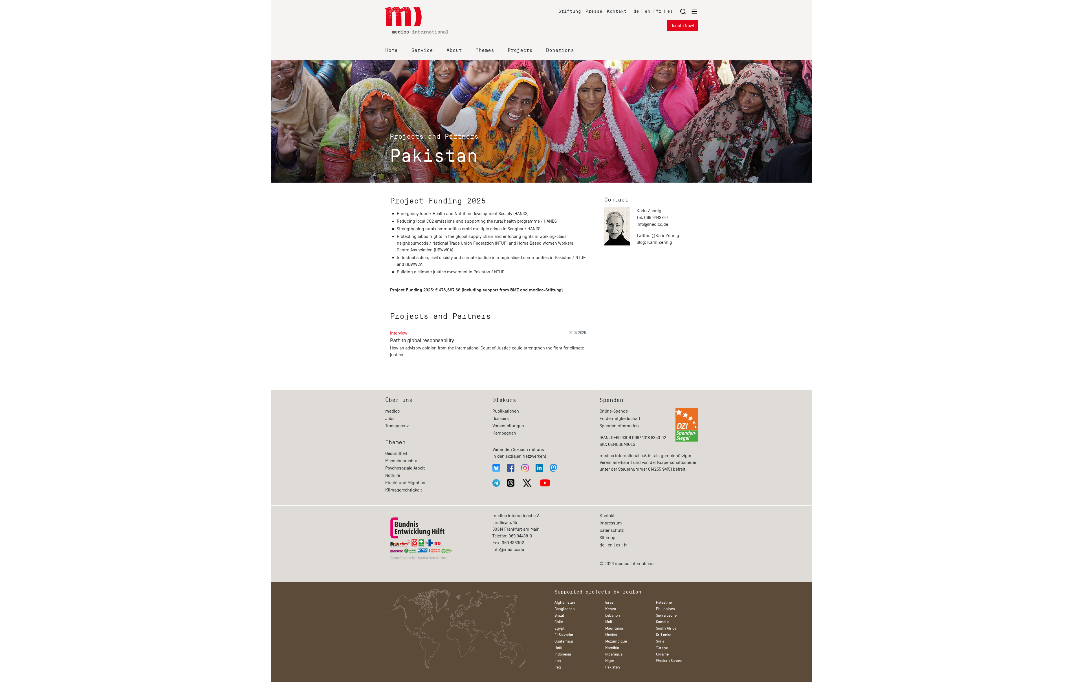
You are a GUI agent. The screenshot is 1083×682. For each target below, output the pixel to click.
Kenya (610, 609)
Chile (558, 622)
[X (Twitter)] (527, 483)
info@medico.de (652, 224)
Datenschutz (612, 530)
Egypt (559, 628)
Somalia (662, 622)
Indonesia (562, 654)
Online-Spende (614, 411)
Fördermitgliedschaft (620, 418)
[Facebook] (510, 468)
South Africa (666, 628)
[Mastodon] (553, 468)
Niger (609, 661)
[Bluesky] (496, 468)
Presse (593, 11)
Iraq (557, 667)
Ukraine (662, 654)
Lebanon (612, 615)
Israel (610, 602)
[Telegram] (496, 483)
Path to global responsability (422, 340)
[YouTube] (545, 483)
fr (659, 11)
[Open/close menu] (689, 11)
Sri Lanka (663, 635)
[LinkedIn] (539, 468)
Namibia (612, 648)
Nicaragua (613, 654)
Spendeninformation (619, 425)
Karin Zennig (659, 242)
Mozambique (616, 641)
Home (391, 50)
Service (422, 50)
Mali (608, 622)
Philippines (665, 609)
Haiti (558, 648)
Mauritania (614, 628)
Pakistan (612, 667)
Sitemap (607, 537)
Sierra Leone (666, 615)
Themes (485, 50)
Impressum (611, 523)
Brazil (559, 615)
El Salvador (563, 635)
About (454, 50)
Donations (560, 50)
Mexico (611, 635)
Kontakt (617, 11)
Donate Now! (682, 25)
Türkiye (662, 648)
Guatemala (563, 641)
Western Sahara (669, 661)
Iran (557, 661)
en (647, 11)
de (636, 11)
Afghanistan (564, 602)
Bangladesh (564, 609)
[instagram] (525, 468)
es (670, 11)
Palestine (664, 602)
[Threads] (510, 483)
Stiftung (569, 11)
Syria (660, 641)
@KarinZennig (665, 235)
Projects (520, 50)
